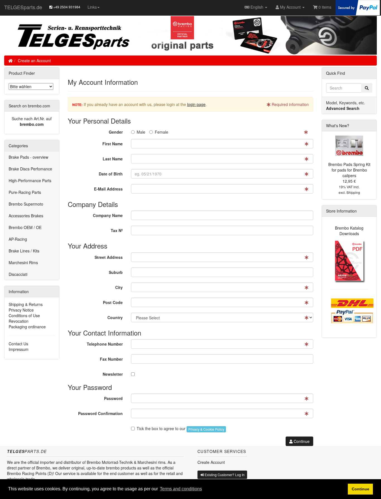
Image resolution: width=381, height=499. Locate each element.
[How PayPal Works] (358, 7)
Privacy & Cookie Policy (206, 429)
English (256, 7)
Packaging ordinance (27, 326)
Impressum (18, 349)
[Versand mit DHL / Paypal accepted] (352, 310)
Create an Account (34, 60)
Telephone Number (105, 344)
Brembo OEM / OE (25, 227)
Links (92, 7)
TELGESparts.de (23, 7)
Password (113, 398)
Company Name (108, 215)
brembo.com (32, 124)
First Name (112, 143)
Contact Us (18, 343)
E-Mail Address (108, 189)
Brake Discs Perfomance (30, 169)
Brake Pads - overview (28, 157)
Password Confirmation (100, 413)
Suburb (116, 272)
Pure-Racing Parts (25, 192)
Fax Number (111, 359)
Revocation (18, 321)
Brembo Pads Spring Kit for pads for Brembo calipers (349, 169)
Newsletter (113, 374)
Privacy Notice (21, 310)
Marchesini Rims (23, 262)
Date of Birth (111, 174)
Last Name (113, 158)
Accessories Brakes (26, 215)
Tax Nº (117, 230)
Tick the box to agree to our (180, 428)
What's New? (337, 125)
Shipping (353, 192)
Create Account (211, 462)
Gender (116, 132)
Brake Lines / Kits (24, 251)
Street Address (109, 257)
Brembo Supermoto (26, 204)
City (119, 287)
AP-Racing (18, 239)
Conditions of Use (24, 315)
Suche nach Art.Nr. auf (32, 118)
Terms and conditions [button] (181, 488)
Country (115, 317)
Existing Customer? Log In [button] (224, 474)
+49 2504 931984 (66, 6)
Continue (301, 441)
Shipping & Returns (26, 304)
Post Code (113, 302)
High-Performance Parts (30, 180)
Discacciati (18, 274)
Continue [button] (360, 489)
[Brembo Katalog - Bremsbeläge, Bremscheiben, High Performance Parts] (349, 260)
